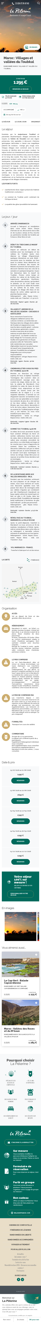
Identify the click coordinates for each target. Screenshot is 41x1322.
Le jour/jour (20, 122)
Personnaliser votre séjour (28, 97)
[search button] (38, 3)
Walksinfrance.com (22, 1213)
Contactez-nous (20, 1262)
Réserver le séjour (20, 89)
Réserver (20, 780)
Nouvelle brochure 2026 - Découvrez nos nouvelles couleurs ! (20, 1266)
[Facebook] (18, 1279)
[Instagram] (22, 1279)
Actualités (20, 1254)
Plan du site (20, 1291)
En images (33, 47)
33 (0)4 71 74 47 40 (22, 3)
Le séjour (6, 122)
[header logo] (20, 11)
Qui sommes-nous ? (20, 1256)
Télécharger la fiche (10, 97)
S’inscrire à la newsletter (22, 1142)
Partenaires (20, 1270)
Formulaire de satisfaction (20, 1259)
